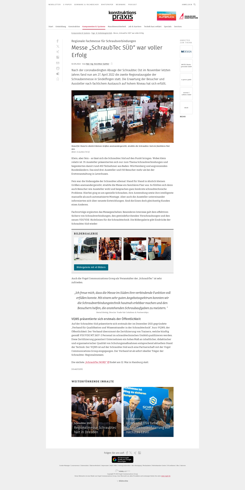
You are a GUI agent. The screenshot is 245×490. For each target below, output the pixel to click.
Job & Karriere (134, 26)
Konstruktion (74, 26)
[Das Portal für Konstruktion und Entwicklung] (50, 26)
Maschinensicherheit (117, 26)
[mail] (57, 62)
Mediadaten (147, 465)
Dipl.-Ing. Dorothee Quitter (97, 64)
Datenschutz (85, 465)
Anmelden (187, 4)
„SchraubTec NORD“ (96, 362)
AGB (111, 465)
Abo (178, 465)
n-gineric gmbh (186, 79)
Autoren (183, 465)
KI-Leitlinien (172, 465)
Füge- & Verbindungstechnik (101, 33)
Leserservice (75, 465)
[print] (57, 68)
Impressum (105, 465)
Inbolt (186, 108)
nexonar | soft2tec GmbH (186, 94)
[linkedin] (57, 57)
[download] (57, 73)
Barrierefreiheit (95, 465)
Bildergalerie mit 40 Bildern (91, 267)
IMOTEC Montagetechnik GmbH (186, 65)
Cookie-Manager (64, 465)
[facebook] (57, 40)
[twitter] (57, 46)
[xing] (57, 51)
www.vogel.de (165, 476)
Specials (168, 26)
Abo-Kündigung (137, 465)
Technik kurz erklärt (152, 26)
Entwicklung (61, 26)
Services (178, 26)
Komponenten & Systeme (93, 26)
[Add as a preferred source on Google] (122, 459)
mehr (183, 116)
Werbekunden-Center (159, 465)
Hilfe (115, 465)
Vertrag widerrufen (124, 465)
